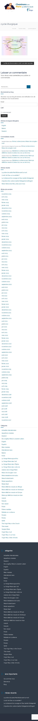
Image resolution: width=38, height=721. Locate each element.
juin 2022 (4, 293)
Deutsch (4, 131)
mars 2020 (5, 360)
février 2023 (5, 270)
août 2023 (5, 253)
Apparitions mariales (8, 433)
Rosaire (4, 515)
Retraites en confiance (8, 512)
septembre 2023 (7, 250)
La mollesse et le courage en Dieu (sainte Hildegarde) (18, 178)
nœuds (4, 498)
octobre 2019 (6, 372)
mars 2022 (5, 301)
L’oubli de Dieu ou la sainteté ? (11, 175)
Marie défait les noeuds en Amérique (13, 489)
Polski (3, 506)
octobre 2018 (6, 400)
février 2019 (5, 389)
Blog (5, 684)
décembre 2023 (6, 242)
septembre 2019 (6, 375)
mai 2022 (4, 295)
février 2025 (5, 202)
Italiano (4, 128)
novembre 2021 (6, 312)
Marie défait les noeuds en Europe (12, 492)
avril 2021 (4, 332)
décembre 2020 (6, 344)
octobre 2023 (6, 247)
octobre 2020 (6, 349)
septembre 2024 (7, 216)
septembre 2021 (6, 318)
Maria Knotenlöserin (7, 478)
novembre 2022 (6, 279)
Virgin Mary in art (7, 532)
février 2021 (5, 338)
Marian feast (5, 484)
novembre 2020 (6, 346)
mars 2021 (5, 335)
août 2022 (5, 287)
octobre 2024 (6, 214)
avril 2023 (4, 264)
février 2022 (5, 304)
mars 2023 (5, 267)
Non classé (5, 503)
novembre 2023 (6, 245)
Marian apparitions (7, 481)
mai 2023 (4, 262)
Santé (3, 520)
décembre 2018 (6, 394)
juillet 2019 (5, 377)
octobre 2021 (6, 315)
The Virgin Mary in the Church (10, 523)
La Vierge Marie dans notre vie (11, 467)
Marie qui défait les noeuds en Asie (12, 495)
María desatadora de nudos (10, 475)
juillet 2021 (5, 324)
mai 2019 (4, 383)
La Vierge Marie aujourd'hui (10, 458)
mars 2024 (5, 233)
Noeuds (4, 501)
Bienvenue (7, 681)
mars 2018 (5, 417)
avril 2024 (4, 230)
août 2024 (5, 219)
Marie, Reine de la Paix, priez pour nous (13, 184)
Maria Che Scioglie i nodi (9, 472)
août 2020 (5, 355)
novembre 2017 (6, 420)
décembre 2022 (6, 276)
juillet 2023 (5, 256)
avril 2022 (4, 298)
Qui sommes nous (9, 679)
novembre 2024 (6, 211)
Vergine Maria (6, 529)
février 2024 (5, 236)
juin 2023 (4, 259)
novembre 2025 (6, 194)
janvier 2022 (5, 307)
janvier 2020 (5, 366)
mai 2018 (4, 411)
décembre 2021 (6, 310)
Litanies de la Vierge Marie (9, 470)
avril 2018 (4, 414)
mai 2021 (4, 329)
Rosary (4, 518)
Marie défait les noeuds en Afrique (12, 487)
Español (4, 444)
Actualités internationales (9, 430)
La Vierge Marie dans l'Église (10, 464)
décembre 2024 (6, 208)
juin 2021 (4, 327)
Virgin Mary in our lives (8, 535)
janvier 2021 (5, 341)
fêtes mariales (6, 447)
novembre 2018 (6, 397)
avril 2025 (4, 197)
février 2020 (5, 363)
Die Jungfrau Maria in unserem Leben (13, 438)
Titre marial (5, 526)
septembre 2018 (7, 403)
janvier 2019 (5, 392)
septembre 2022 (7, 284)
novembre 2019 (6, 369)
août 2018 (5, 406)
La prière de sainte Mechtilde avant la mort (14, 172)
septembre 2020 (7, 352)
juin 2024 (4, 225)
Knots (3, 455)
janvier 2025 (5, 205)
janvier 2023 (5, 273)
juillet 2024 (5, 222)
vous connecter (14, 75)
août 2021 (4, 321)
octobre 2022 (6, 281)
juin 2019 (4, 380)
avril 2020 (5, 358)
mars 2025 (5, 199)
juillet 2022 (5, 290)
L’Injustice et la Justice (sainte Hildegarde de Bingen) (17, 181)
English (4, 125)
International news (7, 450)
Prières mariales (6, 509)
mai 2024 (4, 228)
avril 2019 (4, 386)
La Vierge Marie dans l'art (9, 461)
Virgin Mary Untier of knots (10, 537)
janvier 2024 (5, 239)
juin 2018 (4, 408)
